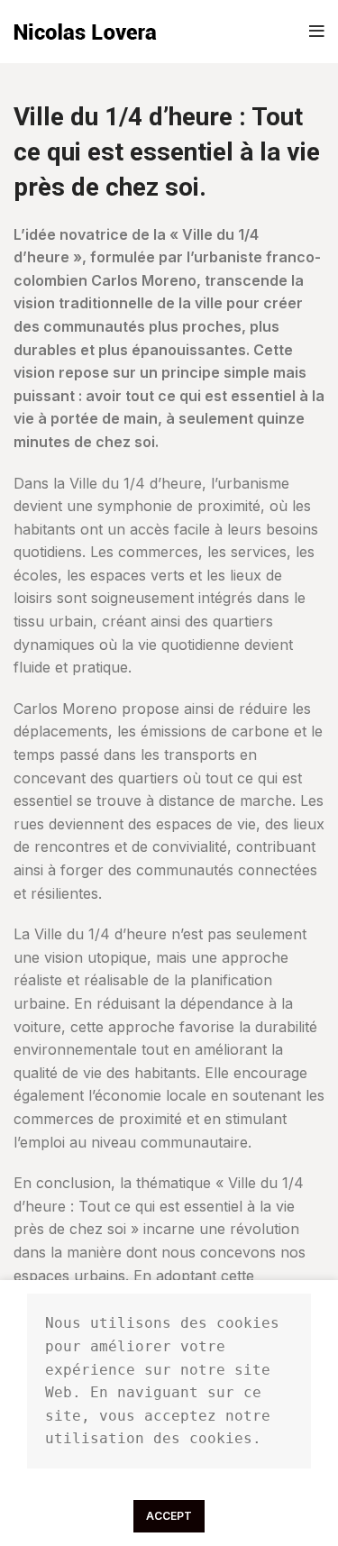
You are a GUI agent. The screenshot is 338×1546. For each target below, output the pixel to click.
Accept (169, 1516)
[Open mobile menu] (316, 32)
